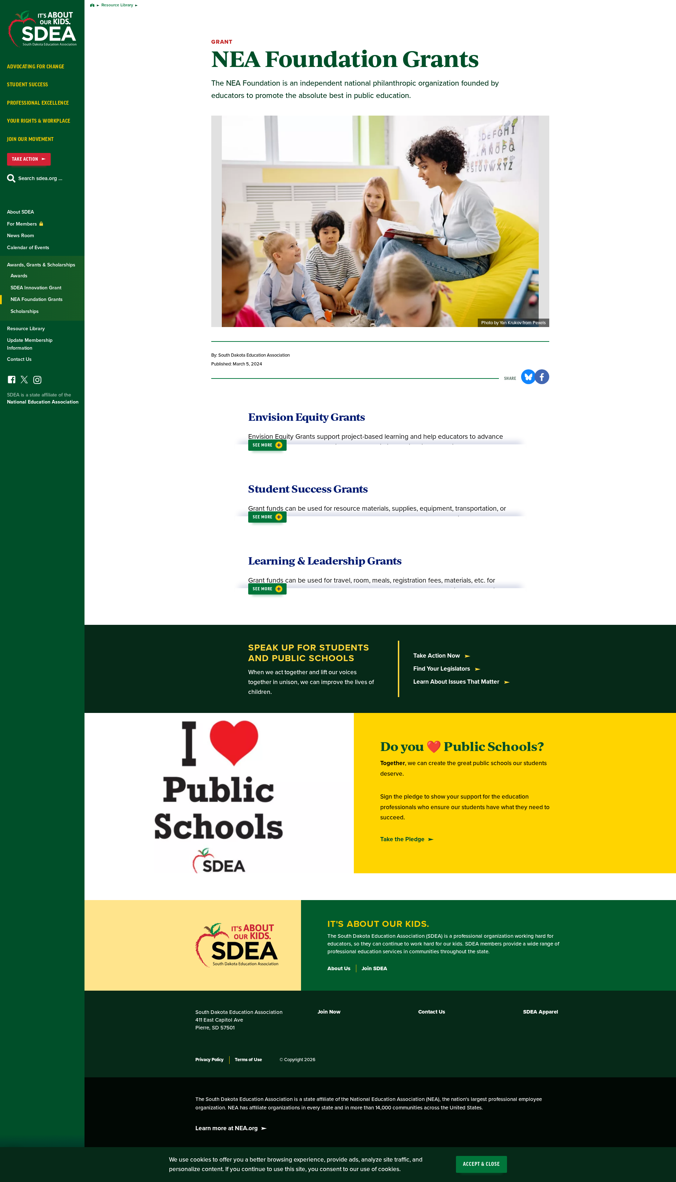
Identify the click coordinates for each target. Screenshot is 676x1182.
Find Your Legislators (442, 668)
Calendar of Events (28, 248)
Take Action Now (437, 655)
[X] (24, 381)
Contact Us (19, 359)
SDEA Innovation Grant (36, 288)
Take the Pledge (402, 839)
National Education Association (43, 402)
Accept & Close (481, 1164)
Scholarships (25, 311)
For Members (22, 224)
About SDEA (20, 212)
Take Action (25, 159)
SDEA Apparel (540, 1012)
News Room (20, 236)
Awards (19, 276)
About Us (338, 968)
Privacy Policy (209, 1060)
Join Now (329, 1012)
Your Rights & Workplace (38, 121)
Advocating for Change (35, 66)
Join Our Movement (30, 139)
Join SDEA (374, 968)
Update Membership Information (29, 344)
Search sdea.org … (40, 178)
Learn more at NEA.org (226, 1128)
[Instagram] (37, 382)
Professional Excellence (38, 103)
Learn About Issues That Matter (457, 681)
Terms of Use (248, 1060)
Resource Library (26, 329)
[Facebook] (12, 381)
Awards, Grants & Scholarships (41, 265)
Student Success (27, 84)
